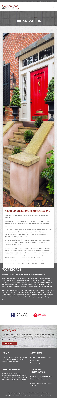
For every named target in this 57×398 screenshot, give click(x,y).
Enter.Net (50, 395)
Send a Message (36, 363)
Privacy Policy (31, 393)
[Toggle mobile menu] (54, 7)
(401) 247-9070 (35, 360)
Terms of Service (42, 393)
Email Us (53, 1)
